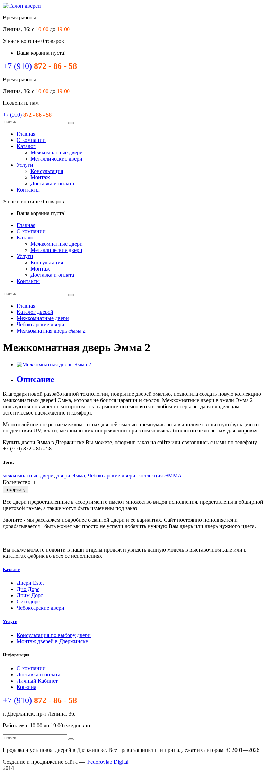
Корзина (26, 687)
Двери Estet (30, 583)
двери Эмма (70, 476)
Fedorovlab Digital (107, 762)
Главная (26, 134)
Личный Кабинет (37, 681)
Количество (16, 482)
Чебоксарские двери (40, 324)
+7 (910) (40, 66)
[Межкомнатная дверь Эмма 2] (54, 364)
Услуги (25, 165)
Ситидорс (28, 601)
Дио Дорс (28, 589)
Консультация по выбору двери (54, 635)
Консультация (46, 171)
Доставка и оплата (52, 183)
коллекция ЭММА (160, 476)
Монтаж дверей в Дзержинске (52, 641)
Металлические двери (56, 159)
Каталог (26, 146)
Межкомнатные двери (56, 152)
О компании (31, 140)
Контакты (28, 190)
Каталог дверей (35, 312)
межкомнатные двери (28, 476)
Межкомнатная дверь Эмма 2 (51, 331)
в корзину (16, 489)
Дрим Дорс (30, 595)
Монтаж (40, 177)
